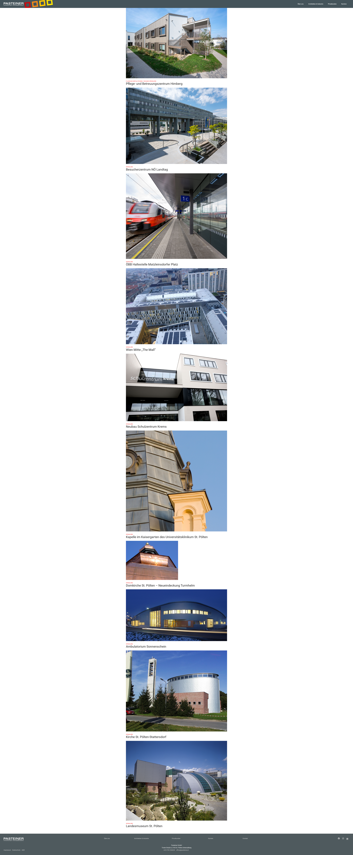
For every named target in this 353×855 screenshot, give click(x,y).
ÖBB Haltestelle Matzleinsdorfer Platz (152, 264)
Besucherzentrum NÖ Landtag (147, 169)
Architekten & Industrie (141, 838)
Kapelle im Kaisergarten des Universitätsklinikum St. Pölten (167, 537)
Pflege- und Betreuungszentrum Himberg (154, 84)
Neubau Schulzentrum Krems (146, 426)
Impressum (7, 850)
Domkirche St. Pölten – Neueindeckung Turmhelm (160, 585)
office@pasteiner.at (182, 850)
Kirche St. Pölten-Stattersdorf (146, 737)
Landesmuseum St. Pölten (144, 826)
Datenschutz (16, 850)
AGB (23, 850)
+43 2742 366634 (169, 850)
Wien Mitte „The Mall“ (141, 350)
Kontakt (245, 838)
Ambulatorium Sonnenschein (146, 646)
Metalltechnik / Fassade (141, 81)
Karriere (210, 838)
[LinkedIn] (347, 839)
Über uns (107, 838)
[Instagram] (343, 838)
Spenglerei (152, 81)
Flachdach (129, 81)
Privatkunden (176, 838)
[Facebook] (339, 838)
